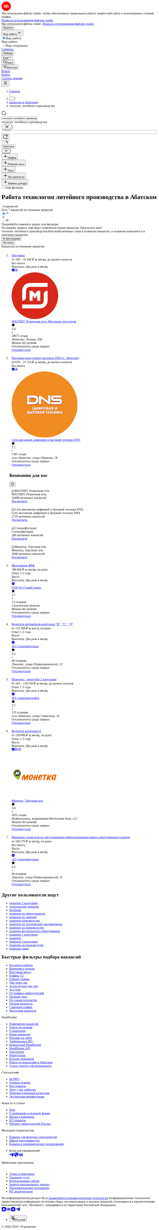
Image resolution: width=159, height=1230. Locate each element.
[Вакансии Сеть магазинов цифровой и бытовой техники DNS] (83, 405)
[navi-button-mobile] (5, 83)
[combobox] (19, 118)
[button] (6, 71)
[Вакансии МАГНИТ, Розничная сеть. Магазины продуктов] (83, 296)
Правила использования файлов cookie (68, 23)
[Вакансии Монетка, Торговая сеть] (83, 775)
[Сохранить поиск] (5, 137)
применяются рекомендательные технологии (78, 1198)
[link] (8, 62)
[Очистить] (7, 127)
